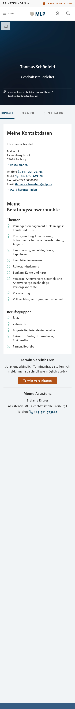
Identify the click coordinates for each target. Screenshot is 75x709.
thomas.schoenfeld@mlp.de (33, 184)
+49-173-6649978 (31, 176)
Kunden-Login (59, 3)
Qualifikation (53, 113)
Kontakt (7, 113)
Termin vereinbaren (37, 380)
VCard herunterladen (23, 189)
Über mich (27, 113)
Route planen (19, 165)
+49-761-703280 (32, 171)
